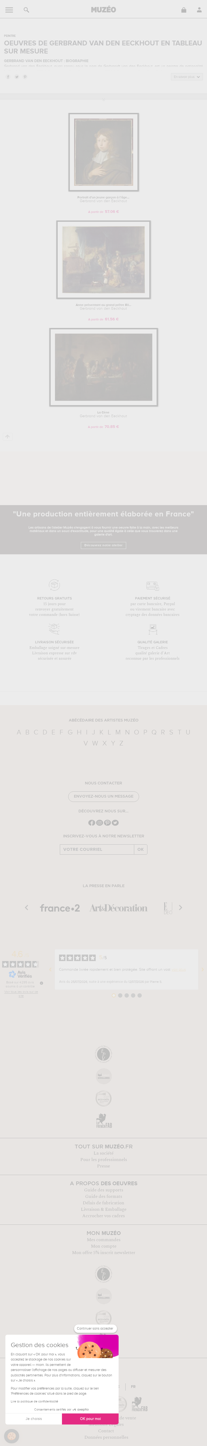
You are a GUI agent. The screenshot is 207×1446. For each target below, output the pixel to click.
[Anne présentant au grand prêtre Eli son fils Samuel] (103, 298)
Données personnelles (106, 1437)
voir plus (179, 970)
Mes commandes (103, 1239)
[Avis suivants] (202, 969)
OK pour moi (90, 1419)
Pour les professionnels (103, 1159)
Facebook (8, 76)
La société (103, 1153)
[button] (11, 1436)
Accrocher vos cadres (103, 1215)
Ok (140, 849)
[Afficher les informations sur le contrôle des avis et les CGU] (41, 983)
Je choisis (34, 1419)
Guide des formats (103, 1196)
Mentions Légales (106, 1424)
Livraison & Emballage (103, 1209)
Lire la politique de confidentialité (34, 1401)
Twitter (16, 76)
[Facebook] (92, 825)
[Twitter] (115, 825)
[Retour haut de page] (7, 436)
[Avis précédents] (50, 969)
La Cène (103, 414)
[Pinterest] (107, 825)
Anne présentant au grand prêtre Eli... (103, 307)
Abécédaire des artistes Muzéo (104, 720)
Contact (106, 1430)
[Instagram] (100, 825)
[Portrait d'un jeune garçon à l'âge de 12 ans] (103, 190)
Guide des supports (103, 1190)
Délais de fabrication (103, 1202)
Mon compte (103, 1246)
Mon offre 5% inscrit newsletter (103, 1252)
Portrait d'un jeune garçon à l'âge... (103, 199)
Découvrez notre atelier (103, 545)
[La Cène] (103, 405)
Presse (103, 1166)
